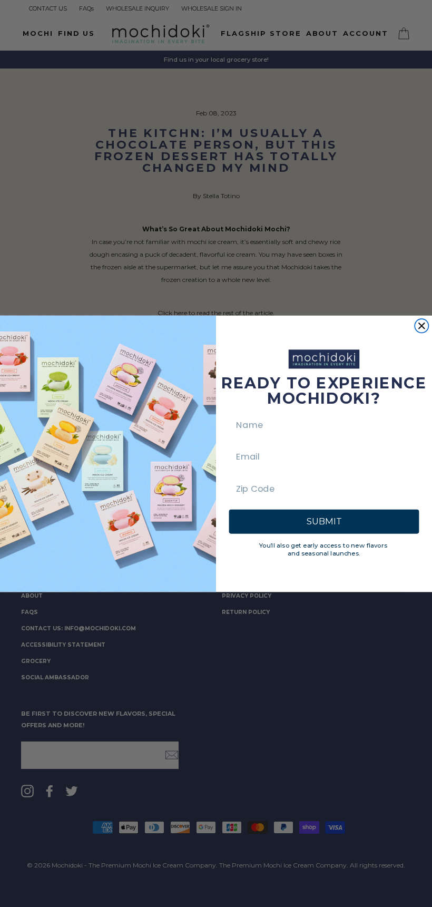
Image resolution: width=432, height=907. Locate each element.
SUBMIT (324, 521)
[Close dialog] (421, 326)
